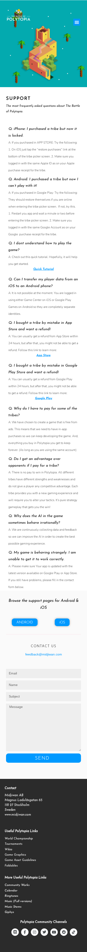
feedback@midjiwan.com (43, 654)
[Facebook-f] (25, 932)
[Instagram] (34, 932)
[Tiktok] (73, 932)
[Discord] (15, 932)
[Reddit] (64, 932)
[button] (76, 22)
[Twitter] (44, 932)
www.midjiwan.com (18, 815)
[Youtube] (54, 932)
